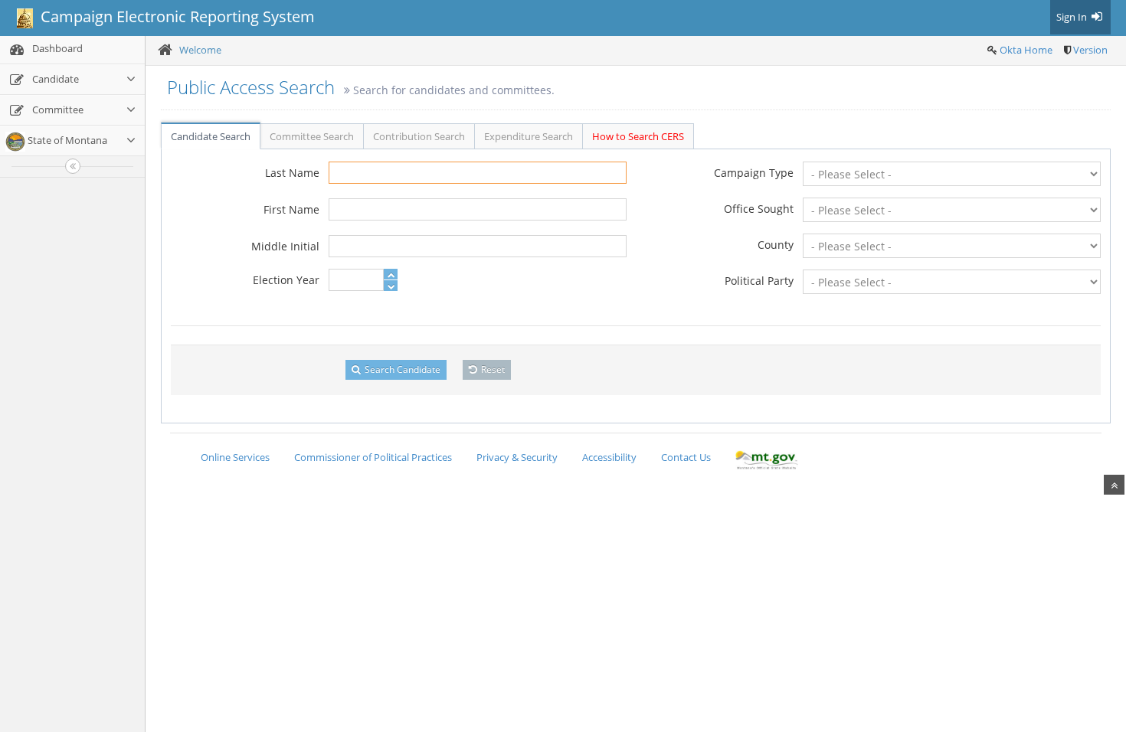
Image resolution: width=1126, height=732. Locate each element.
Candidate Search (210, 136)
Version (1090, 50)
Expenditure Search (528, 136)
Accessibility (609, 457)
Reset (492, 369)
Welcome (200, 50)
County (776, 244)
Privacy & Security (517, 457)
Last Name (292, 172)
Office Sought (759, 208)
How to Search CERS (638, 136)
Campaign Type (754, 172)
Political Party (759, 280)
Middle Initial (285, 246)
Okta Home (1026, 50)
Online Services (235, 457)
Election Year (286, 280)
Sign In (1072, 17)
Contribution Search (419, 136)
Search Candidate (401, 369)
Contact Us (686, 457)
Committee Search (312, 136)
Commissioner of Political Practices (373, 457)
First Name (291, 209)
